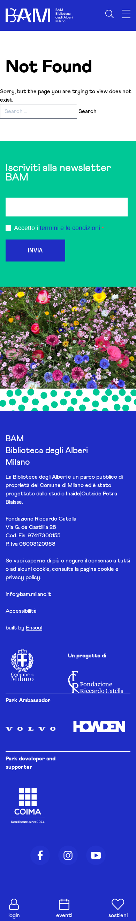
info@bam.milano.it (28, 594)
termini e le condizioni (70, 227)
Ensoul (34, 628)
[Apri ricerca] (109, 14)
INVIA (35, 250)
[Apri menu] (126, 14)
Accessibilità (21, 611)
